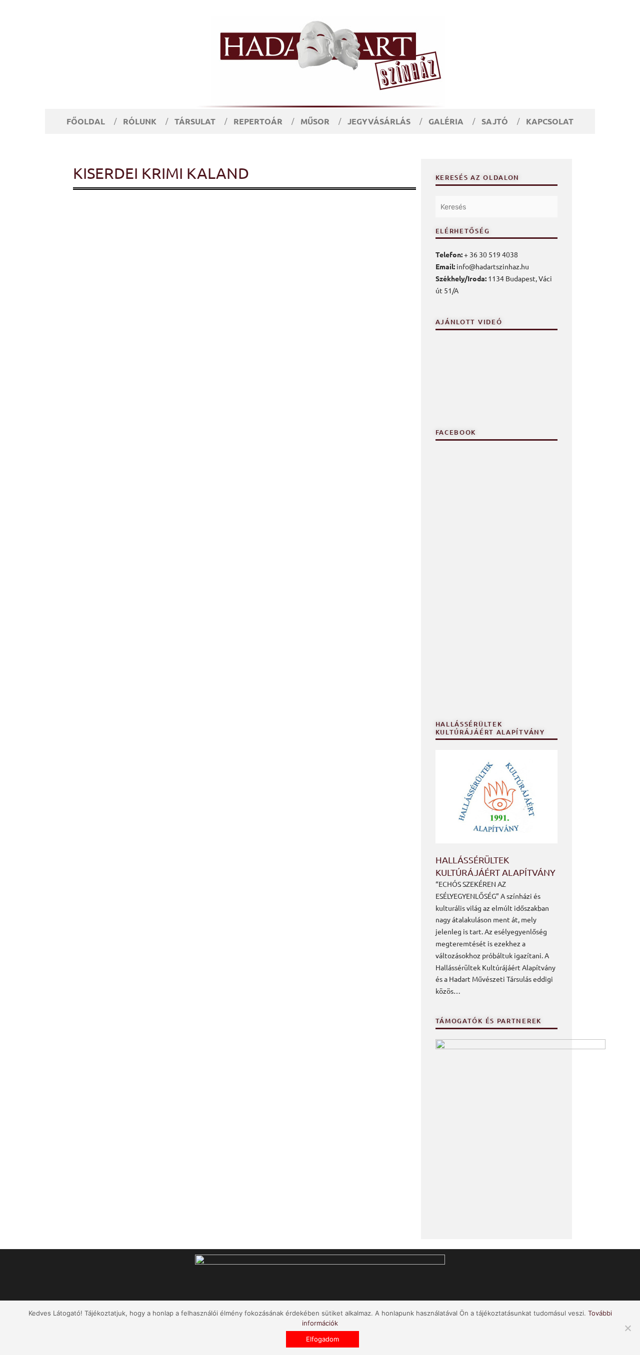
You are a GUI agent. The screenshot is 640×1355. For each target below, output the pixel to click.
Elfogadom (322, 1339)
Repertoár (258, 121)
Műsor (315, 121)
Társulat (195, 121)
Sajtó (495, 121)
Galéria (446, 121)
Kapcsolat (550, 121)
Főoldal (85, 121)
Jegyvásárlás (379, 121)
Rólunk (139, 121)
